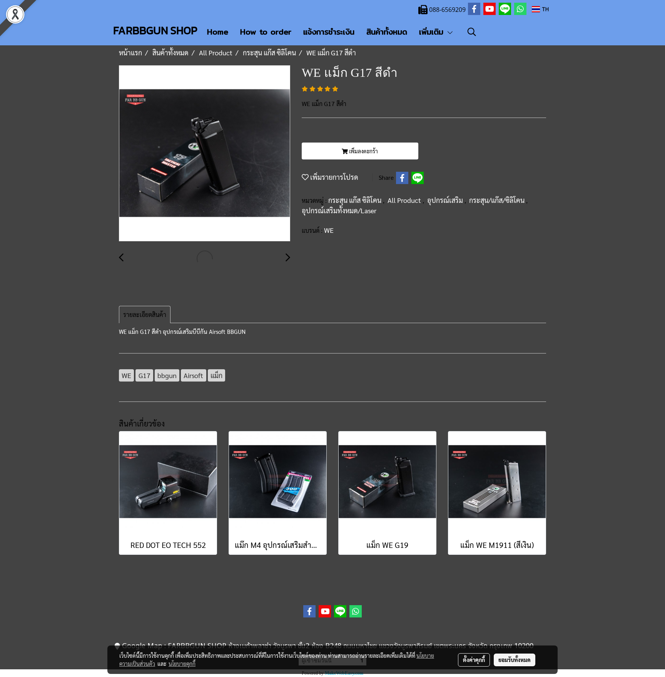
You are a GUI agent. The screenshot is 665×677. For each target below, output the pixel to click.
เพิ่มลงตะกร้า (363, 151)
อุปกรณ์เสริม (445, 200)
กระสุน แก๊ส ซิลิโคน (355, 200)
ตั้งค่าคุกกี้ (474, 659)
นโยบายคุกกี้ (182, 663)
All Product (405, 200)
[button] (471, 32)
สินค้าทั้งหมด (386, 32)
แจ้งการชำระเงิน (328, 32)
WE (329, 230)
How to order (265, 32)
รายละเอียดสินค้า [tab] (144, 314)
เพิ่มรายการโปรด (333, 177)
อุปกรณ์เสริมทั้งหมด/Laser (339, 210)
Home (217, 32)
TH (544, 9)
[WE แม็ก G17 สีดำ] (204, 154)
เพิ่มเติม (432, 32)
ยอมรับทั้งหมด (514, 659)
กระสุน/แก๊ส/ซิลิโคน (497, 200)
